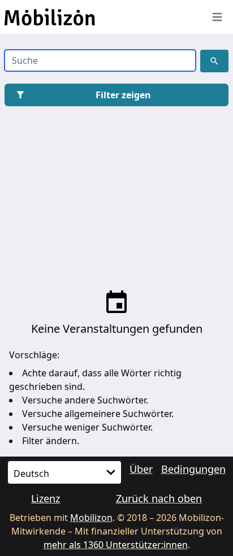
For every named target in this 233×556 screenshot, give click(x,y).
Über (141, 469)
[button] (214, 61)
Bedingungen (193, 469)
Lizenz (45, 498)
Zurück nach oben (159, 498)
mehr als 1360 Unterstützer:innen (116, 544)
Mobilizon (91, 517)
